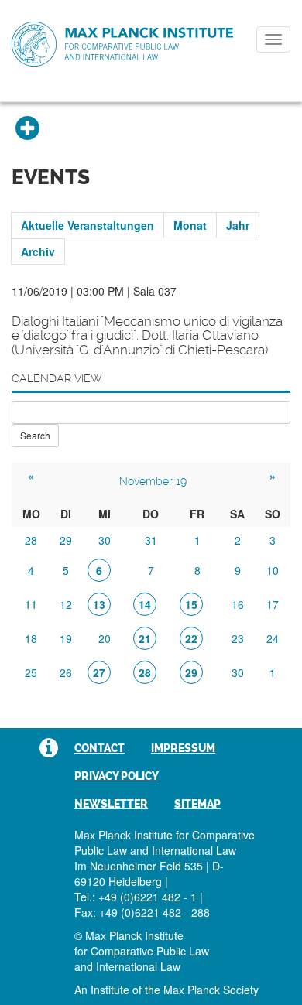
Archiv (38, 251)
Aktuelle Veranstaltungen (87, 225)
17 (272, 604)
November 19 (153, 481)
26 (66, 672)
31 (151, 540)
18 (31, 638)
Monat (190, 225)
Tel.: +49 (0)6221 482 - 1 (135, 896)
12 (66, 604)
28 (31, 540)
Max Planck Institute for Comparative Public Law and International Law (122, 45)
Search (35, 435)
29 (66, 540)
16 (238, 604)
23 (238, 638)
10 (272, 570)
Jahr (237, 225)
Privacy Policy (116, 776)
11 (31, 604)
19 (66, 638)
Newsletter (111, 804)
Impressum (183, 748)
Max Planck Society (211, 989)
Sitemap (197, 804)
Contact (99, 748)
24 (272, 638)
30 (104, 540)
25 (31, 672)
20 (104, 638)
